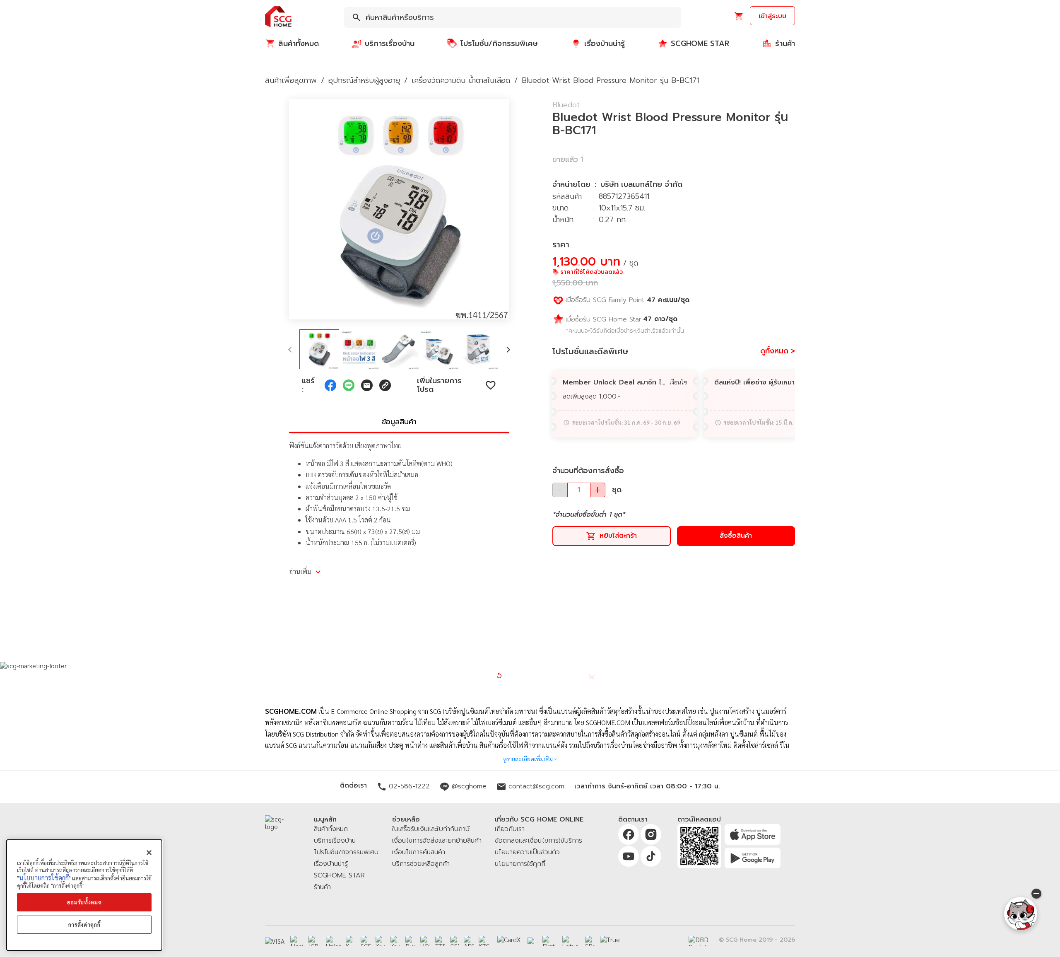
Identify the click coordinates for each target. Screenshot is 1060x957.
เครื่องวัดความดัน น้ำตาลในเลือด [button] (461, 80)
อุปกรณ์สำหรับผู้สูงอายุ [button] (364, 80)
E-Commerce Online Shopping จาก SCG (386, 711)
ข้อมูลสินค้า (399, 422)
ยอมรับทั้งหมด (84, 902)
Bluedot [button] (566, 105)
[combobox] (512, 17)
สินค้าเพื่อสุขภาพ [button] (291, 80)
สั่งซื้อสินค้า (736, 536)
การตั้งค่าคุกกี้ (84, 924)
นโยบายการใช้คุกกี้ (44, 877)
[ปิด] (149, 852)
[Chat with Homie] (1020, 913)
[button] (278, 17)
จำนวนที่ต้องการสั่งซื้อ (588, 470)
